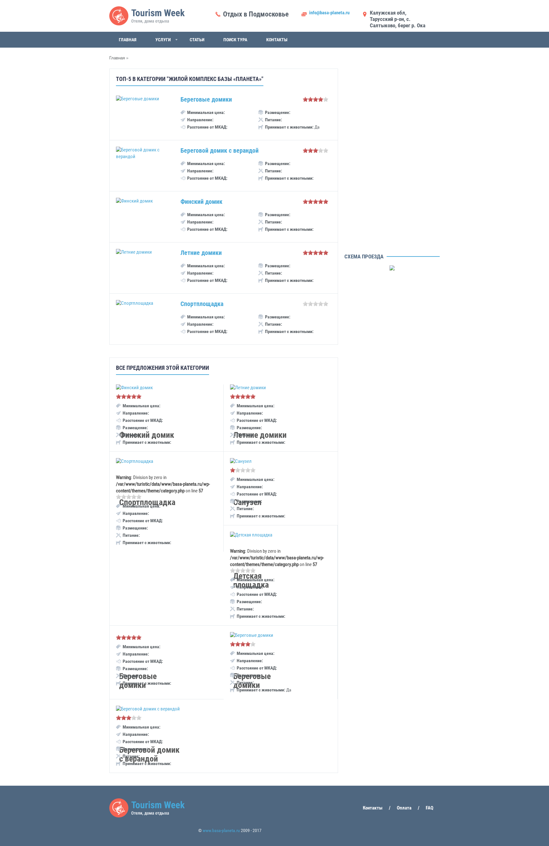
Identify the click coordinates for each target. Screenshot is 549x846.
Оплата (404, 808)
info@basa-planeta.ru (329, 13)
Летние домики (201, 252)
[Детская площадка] (251, 535)
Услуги (163, 39)
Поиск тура (235, 39)
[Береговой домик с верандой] (148, 709)
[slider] (315, 99)
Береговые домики (206, 99)
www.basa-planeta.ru (221, 830)
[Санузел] (241, 461)
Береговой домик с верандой (219, 150)
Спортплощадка (201, 304)
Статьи (197, 39)
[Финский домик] (134, 387)
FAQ (429, 808)
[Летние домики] (248, 387)
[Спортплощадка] (134, 461)
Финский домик (201, 201)
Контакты (277, 39)
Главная (127, 39)
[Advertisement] (392, 155)
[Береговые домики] (251, 635)
